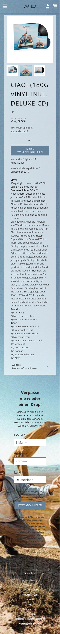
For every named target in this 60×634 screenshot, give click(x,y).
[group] (12, 70)
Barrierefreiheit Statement (30, 618)
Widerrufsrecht (30, 594)
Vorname (20, 454)
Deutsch (28, 573)
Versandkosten (19, 131)
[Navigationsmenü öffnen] (5, 6)
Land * (19, 472)
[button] (30, 366)
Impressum (30, 614)
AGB (30, 604)
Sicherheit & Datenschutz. (33, 546)
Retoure (30, 599)
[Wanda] (30, 6)
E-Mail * (19, 435)
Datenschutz (30, 609)
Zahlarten (30, 585)
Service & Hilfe (30, 589)
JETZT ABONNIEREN (30, 505)
